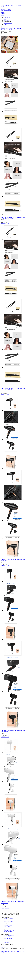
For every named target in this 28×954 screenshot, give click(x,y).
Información (6, 20)
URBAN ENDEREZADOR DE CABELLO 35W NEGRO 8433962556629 (13, 218)
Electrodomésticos (17, 28)
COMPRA (3, 223)
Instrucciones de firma (9, 930)
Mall (10, 28)
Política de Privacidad (16, 951)
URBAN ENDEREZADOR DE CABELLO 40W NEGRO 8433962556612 (13, 389)
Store (5, 19)
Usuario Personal (5, 5)
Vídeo (5, 24)
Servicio (2, 947)
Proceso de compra (8, 921)
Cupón (5, 919)
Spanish (2, 12)
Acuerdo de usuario (5, 951)
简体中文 (3, 13)
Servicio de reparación (9, 935)
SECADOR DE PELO (6, 29)
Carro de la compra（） (7, 10)
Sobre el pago (7, 926)
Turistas (2, 6)
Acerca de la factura (8, 925)
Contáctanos (6, 942)
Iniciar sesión (8, 9)
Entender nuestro (8, 23)
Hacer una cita (7, 937)
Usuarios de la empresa (15, 5)
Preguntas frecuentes (8, 918)
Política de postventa (8, 938)
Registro (3, 9)
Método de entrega (8, 931)
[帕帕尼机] (9, 52)
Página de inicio (7, 17)
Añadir (7, 223)
